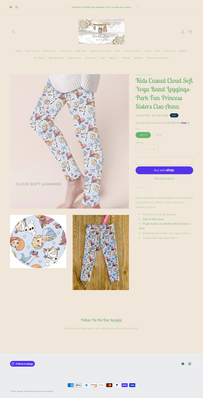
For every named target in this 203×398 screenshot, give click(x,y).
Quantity (140, 142)
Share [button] (142, 187)
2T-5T (161, 135)
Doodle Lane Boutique (26, 391)
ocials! (117, 320)
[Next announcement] (137, 7)
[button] (13, 32)
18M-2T (143, 135)
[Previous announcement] (65, 7)
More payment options (164, 178)
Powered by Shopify (44, 391)
